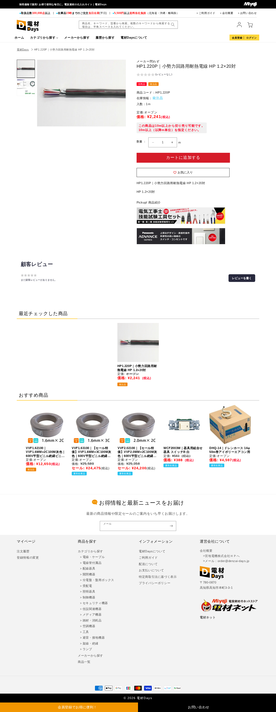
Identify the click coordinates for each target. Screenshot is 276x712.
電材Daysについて (152, 551)
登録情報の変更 (28, 557)
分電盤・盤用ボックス (98, 580)
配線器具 (89, 568)
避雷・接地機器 (94, 637)
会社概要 (206, 550)
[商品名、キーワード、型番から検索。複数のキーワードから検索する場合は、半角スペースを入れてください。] (172, 24)
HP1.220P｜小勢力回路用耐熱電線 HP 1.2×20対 (64, 49)
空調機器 (89, 626)
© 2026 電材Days (138, 698)
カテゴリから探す (90, 551)
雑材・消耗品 (92, 620)
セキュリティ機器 (95, 603)
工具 (86, 632)
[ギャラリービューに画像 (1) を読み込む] (26, 69)
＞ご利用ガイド (205, 13)
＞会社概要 (226, 13)
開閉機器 (89, 574)
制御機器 (89, 597)
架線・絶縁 (90, 643)
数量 (140, 141)
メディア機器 (92, 614)
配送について (148, 564)
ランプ (87, 649)
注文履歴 (23, 551)
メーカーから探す (90, 655)
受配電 (87, 586)
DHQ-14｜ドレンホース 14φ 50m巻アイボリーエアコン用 (229, 450)
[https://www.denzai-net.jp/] (229, 605)
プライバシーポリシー (154, 583)
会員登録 (237, 37)
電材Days (23, 49)
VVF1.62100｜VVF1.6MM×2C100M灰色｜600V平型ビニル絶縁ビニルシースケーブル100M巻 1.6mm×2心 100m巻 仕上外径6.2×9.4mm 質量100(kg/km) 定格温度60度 (45, 452)
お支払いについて (151, 570)
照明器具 (89, 591)
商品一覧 (84, 661)
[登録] (171, 526)
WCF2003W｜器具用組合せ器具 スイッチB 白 (183, 450)
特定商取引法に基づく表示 (158, 576)
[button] (154, 75)
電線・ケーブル (94, 557)
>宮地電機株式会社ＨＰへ (220, 556)
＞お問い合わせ (247, 13)
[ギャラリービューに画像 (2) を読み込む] (26, 87)
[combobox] (128, 24)
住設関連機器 (92, 609)
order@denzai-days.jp (233, 561)
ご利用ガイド (148, 557)
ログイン (251, 37)
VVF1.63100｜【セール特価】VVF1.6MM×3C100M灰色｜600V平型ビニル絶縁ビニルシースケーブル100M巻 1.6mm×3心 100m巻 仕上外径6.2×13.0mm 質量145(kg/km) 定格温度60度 (91, 452)
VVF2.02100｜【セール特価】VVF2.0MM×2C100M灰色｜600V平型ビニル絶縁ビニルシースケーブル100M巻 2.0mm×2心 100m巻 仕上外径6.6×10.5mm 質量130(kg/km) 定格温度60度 (137, 452)
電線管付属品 (92, 562)
